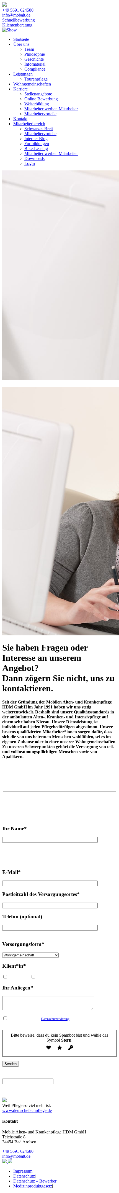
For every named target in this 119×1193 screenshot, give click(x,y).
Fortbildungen (36, 143)
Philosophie (34, 54)
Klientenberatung (17, 25)
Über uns (21, 44)
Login (29, 163)
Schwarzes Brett (38, 128)
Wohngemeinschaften (32, 84)
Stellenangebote (38, 94)
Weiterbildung (36, 103)
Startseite (21, 39)
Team (29, 49)
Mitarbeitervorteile (40, 113)
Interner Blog (36, 138)
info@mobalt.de (16, 15)
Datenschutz (24, 1176)
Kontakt (20, 118)
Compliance (34, 69)
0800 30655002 (75, 801)
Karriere (20, 89)
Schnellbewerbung (18, 20)
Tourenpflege (36, 79)
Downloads (34, 158)
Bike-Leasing (36, 148)
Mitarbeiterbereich (29, 123)
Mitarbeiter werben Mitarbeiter (51, 108)
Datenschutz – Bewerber (34, 1181)
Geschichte (34, 59)
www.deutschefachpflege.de (27, 1110)
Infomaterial (34, 64)
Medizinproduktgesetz (32, 1186)
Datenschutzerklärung (55, 1019)
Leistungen (23, 74)
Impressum (22, 1171)
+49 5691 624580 (17, 10)
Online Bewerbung (41, 99)
